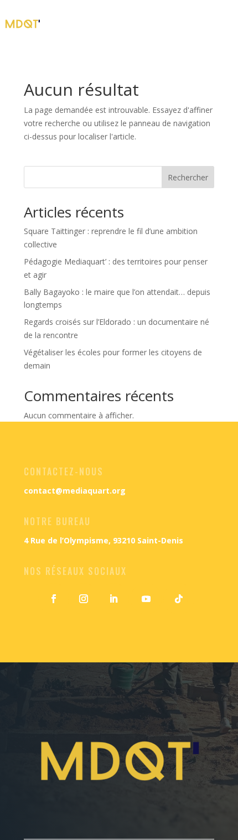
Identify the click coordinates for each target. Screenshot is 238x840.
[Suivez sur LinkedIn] (113, 598)
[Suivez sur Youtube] (146, 598)
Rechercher (188, 177)
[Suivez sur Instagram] (83, 598)
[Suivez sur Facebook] (53, 598)
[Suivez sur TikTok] (178, 598)
